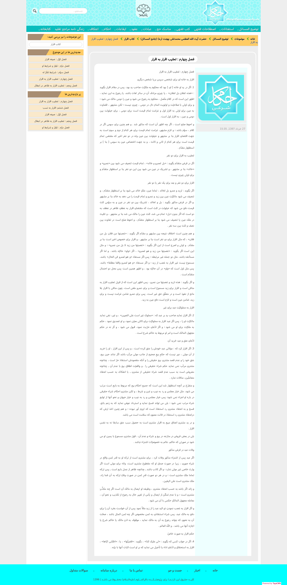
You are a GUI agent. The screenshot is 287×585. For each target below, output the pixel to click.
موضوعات (239, 39)
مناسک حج (164, 28)
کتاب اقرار (129, 39)
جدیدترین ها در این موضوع (67, 52)
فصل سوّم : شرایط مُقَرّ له (56, 72)
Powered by (272, 583)
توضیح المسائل (248, 28)
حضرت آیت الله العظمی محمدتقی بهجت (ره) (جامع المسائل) (174, 39)
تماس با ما (136, 570)
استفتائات (227, 28)
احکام (107, 28)
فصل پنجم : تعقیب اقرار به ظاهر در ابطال (55, 85)
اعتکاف (94, 28)
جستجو (35, 11)
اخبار (197, 570)
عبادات (147, 28)
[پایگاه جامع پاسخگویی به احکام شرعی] (230, 13)
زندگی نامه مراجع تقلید (69, 28)
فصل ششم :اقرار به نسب (56, 108)
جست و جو (175, 570)
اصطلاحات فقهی (205, 28)
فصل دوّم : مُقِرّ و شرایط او (55, 66)
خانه (252, 39)
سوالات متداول (79, 570)
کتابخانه (46, 28)
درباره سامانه (109, 570)
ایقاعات (121, 28)
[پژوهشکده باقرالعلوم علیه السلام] (143, 11)
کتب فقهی (183, 28)
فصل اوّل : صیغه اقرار (55, 59)
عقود (134, 28)
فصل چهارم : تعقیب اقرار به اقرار (55, 79)
